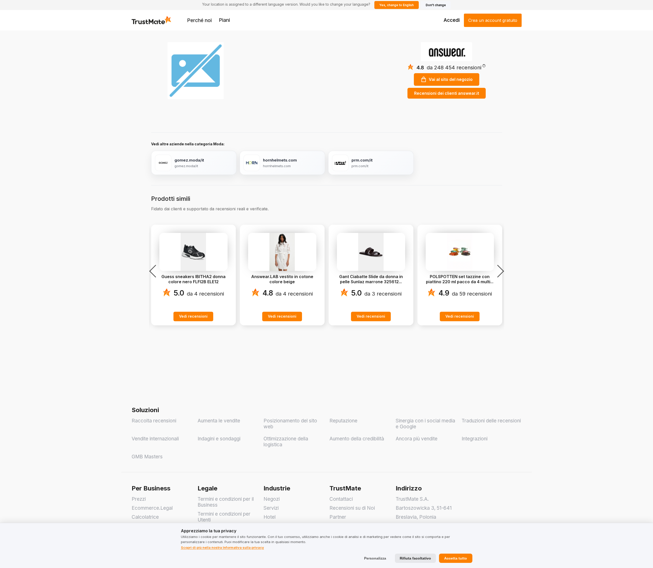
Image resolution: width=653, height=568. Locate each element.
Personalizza (375, 558)
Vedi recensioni (193, 316)
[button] (456, 67)
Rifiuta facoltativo (415, 558)
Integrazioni (475, 439)
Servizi (271, 508)
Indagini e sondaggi (219, 439)
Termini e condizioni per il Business (226, 502)
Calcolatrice (145, 517)
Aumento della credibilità (356, 439)
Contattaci (341, 499)
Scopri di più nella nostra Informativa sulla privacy (222, 547)
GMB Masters (147, 457)
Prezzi (139, 499)
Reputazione (343, 421)
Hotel (270, 517)
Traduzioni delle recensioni (491, 421)
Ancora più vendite (416, 439)
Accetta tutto (455, 558)
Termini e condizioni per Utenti (224, 517)
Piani (224, 20)
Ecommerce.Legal (152, 508)
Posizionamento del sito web (290, 424)
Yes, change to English (396, 5)
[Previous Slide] (154, 271)
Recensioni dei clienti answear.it (446, 93)
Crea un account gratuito (492, 20)
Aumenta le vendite (219, 421)
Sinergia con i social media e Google (425, 424)
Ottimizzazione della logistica (286, 442)
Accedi (452, 20)
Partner (337, 517)
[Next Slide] (499, 271)
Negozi (272, 499)
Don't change (436, 5)
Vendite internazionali (155, 439)
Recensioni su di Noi (352, 508)
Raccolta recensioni (154, 421)
